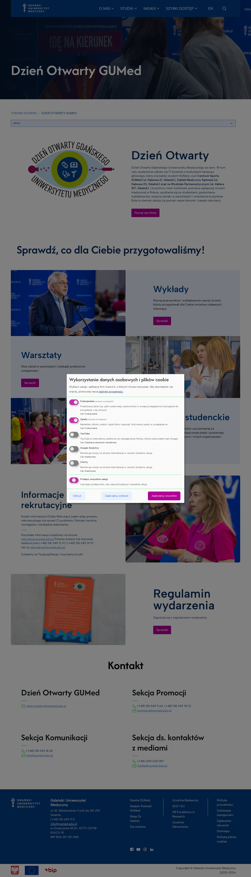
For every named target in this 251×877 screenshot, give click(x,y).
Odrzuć (77, 495)
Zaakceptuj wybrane (116, 495)
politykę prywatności (111, 391)
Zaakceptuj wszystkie (164, 495)
